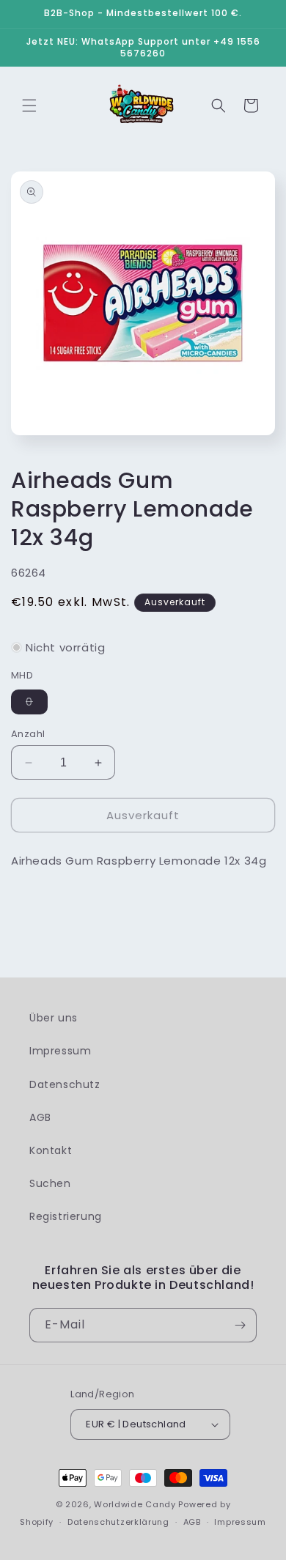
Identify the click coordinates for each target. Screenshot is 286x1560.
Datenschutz (64, 1084)
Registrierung (65, 1216)
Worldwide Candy (135, 1504)
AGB (40, 1117)
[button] (29, 105)
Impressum (60, 1050)
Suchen (50, 1183)
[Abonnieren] (240, 1325)
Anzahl (28, 734)
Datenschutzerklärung (118, 1522)
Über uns (53, 1017)
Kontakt (50, 1150)
